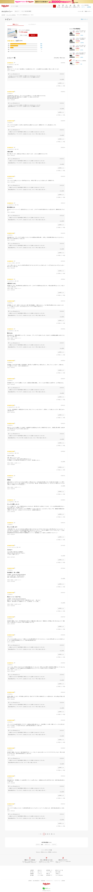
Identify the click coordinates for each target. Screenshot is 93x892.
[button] (62, 6)
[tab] (15, 24)
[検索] (54, 6)
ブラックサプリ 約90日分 (11, 14)
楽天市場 (3, 14)
